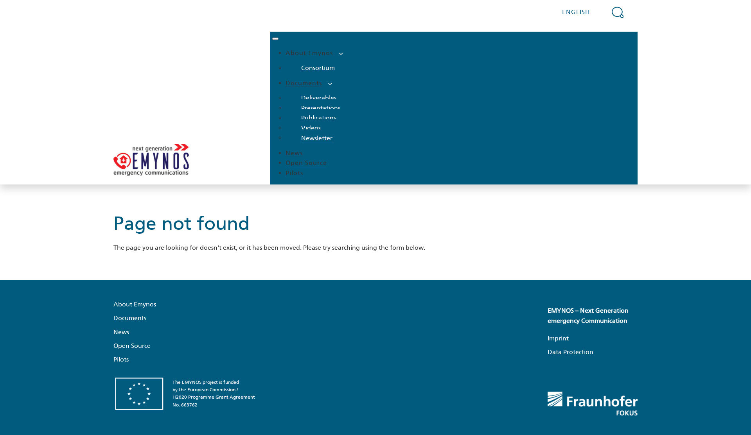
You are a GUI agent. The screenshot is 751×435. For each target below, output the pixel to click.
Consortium (318, 68)
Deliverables (318, 98)
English (576, 12)
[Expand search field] (618, 12)
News (294, 153)
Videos (311, 128)
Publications (318, 118)
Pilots (294, 173)
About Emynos (309, 53)
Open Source (306, 162)
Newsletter (316, 137)
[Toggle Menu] (275, 39)
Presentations (320, 108)
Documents (304, 83)
